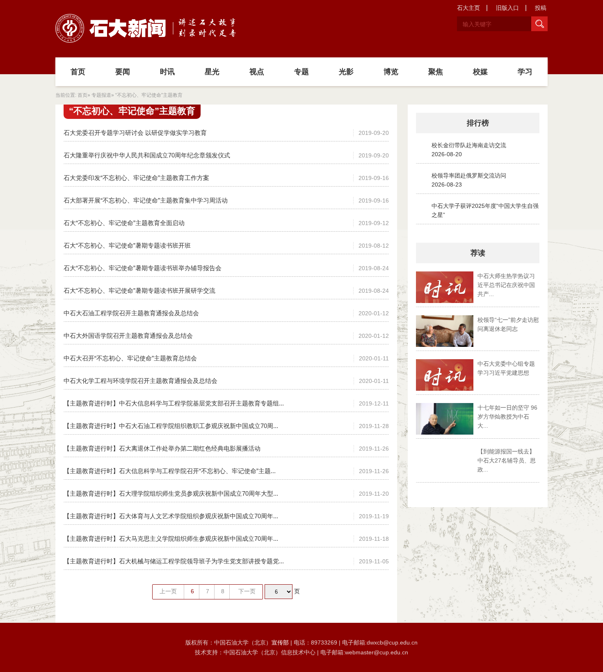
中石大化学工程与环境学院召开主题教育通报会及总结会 (140, 380)
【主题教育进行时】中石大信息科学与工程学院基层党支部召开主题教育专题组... (174, 403)
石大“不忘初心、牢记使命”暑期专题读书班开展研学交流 (139, 290)
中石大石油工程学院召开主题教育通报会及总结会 (131, 313)
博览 (391, 72)
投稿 (540, 8)
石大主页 (468, 8)
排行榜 (478, 123)
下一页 (247, 591)
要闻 (122, 72)
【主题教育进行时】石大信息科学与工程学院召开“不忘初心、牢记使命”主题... (170, 470)
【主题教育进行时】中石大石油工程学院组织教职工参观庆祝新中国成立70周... (171, 425)
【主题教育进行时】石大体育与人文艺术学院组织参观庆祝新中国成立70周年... (171, 516)
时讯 (167, 72)
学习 (525, 72)
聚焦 (435, 72)
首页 (78, 72)
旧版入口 (507, 8)
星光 (212, 72)
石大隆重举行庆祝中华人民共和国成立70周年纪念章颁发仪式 (147, 155)
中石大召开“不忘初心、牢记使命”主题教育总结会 (130, 358)
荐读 (478, 253)
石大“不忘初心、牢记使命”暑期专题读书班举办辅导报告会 (143, 267)
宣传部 (281, 642)
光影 (346, 72)
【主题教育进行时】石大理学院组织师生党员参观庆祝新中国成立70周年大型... (171, 493)
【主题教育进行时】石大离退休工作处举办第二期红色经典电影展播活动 (162, 448)
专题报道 (101, 95)
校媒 (480, 72)
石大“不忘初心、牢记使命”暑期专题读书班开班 (127, 245)
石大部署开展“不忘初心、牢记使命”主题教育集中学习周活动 (146, 200)
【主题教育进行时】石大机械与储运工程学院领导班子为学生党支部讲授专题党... (174, 561)
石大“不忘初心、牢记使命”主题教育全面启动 (124, 222)
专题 (301, 72)
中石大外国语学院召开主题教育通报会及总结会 (128, 335)
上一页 (168, 591)
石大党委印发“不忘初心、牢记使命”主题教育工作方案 (136, 177)
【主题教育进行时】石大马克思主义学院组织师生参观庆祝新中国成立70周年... (171, 538)
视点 (256, 72)
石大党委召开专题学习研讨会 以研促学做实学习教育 (135, 132)
